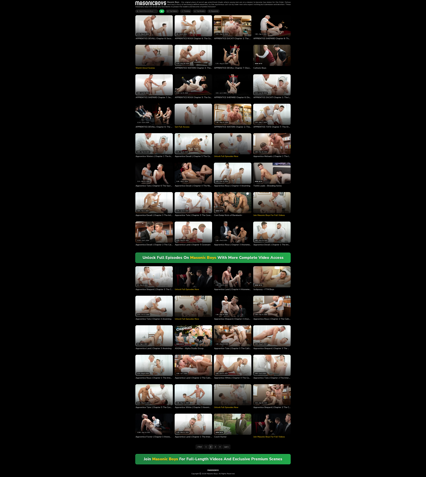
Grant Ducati (218, 42)
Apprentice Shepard (143, 293)
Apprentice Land (180, 248)
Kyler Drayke (166, 131)
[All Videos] (161, 11)
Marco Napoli (228, 42)
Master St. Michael (165, 440)
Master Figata (192, 248)
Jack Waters (179, 72)
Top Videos (173, 11)
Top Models (200, 11)
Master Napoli (272, 248)
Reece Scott (227, 72)
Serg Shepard (268, 42)
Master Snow (203, 219)
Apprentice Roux (220, 248)
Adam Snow (179, 42)
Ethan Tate (267, 131)
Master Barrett (192, 219)
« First (199, 447)
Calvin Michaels (258, 160)
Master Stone (152, 323)
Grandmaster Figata (234, 293)
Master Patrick (154, 248)
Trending (187, 11)
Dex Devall (139, 42)
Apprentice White (220, 382)
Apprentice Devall (142, 248)
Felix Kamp (257, 101)
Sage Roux (197, 42)
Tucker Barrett (188, 101)
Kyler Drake (148, 219)
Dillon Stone (148, 42)
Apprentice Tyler (141, 411)
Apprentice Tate (180, 219)
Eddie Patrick (156, 131)
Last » (226, 447)
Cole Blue (139, 131)
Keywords (214, 11)
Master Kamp (153, 440)
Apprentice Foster (142, 440)
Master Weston (203, 248)
